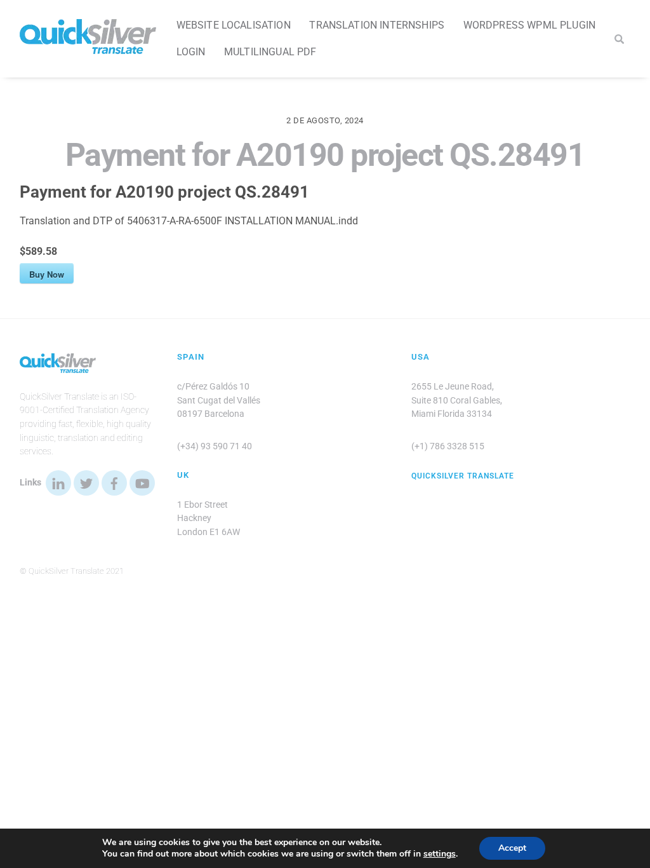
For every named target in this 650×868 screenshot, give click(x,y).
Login (191, 52)
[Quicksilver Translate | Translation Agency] (88, 48)
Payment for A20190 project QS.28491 (325, 155)
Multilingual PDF (270, 52)
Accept (512, 848)
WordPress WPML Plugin (529, 25)
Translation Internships (376, 25)
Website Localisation (233, 25)
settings (439, 854)
